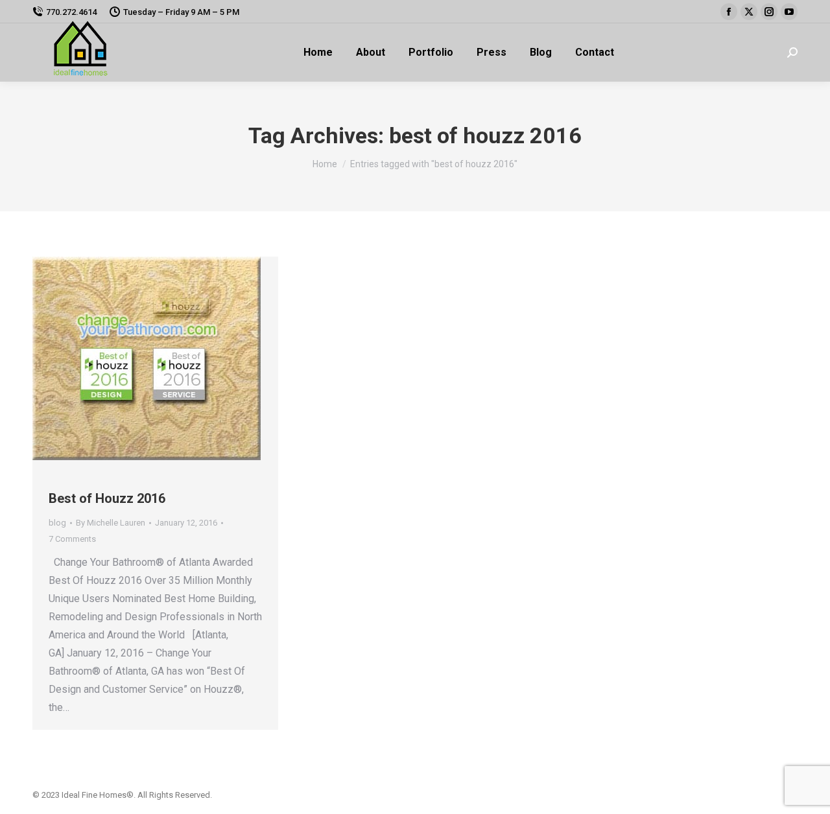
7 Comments (72, 539)
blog (57, 523)
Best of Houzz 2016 (107, 498)
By (110, 523)
